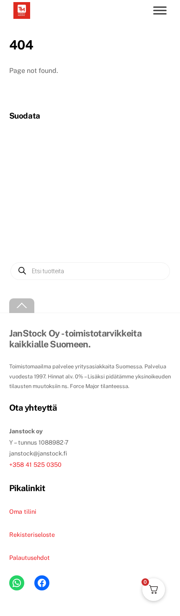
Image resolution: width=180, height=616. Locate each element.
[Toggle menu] (160, 10)
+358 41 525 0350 (35, 464)
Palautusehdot (29, 557)
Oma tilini (22, 511)
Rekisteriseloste (32, 534)
